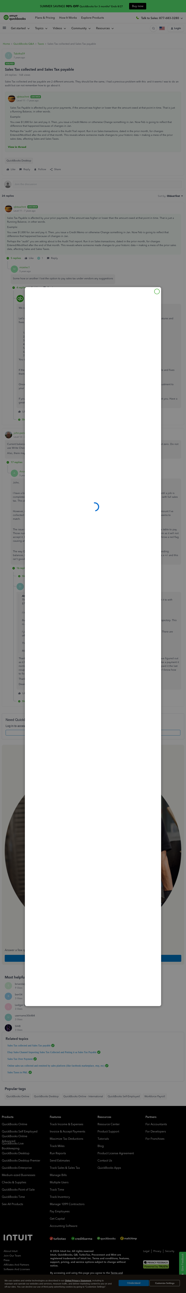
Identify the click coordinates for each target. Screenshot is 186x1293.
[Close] (157, 291)
